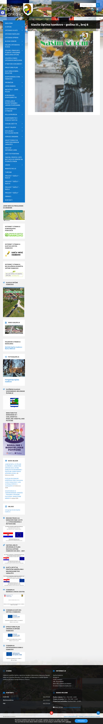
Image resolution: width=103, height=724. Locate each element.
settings (68, 722)
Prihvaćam (81, 721)
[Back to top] (98, 713)
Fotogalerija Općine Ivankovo (12, 381)
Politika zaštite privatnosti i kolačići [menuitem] (89, 716)
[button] (2, 12)
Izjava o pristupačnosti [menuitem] (70, 716)
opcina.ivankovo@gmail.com (72, 707)
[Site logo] (18, 16)
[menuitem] (14, 23)
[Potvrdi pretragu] (98, 5)
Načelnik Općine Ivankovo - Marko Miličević (14, 348)
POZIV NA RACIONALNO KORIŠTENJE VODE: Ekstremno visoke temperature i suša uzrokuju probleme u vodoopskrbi (14, 482)
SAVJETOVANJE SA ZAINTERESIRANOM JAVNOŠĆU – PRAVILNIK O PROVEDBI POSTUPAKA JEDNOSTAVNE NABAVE (14, 494)
